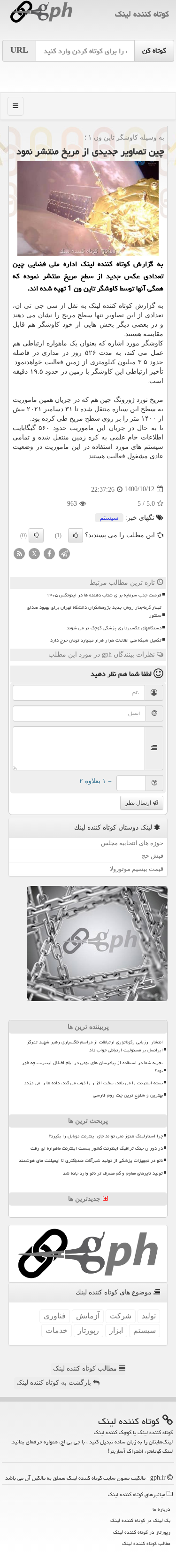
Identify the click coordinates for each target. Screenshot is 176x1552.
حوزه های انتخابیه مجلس (132, 843)
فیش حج (152, 855)
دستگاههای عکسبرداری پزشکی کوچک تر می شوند (114, 628)
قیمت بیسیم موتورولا (136, 868)
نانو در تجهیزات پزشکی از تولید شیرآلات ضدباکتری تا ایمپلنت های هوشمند (91, 1160)
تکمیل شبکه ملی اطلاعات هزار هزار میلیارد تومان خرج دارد (105, 640)
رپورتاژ (88, 1330)
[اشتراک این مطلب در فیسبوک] (49, 553)
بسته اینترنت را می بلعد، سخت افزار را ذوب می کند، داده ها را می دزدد (93, 1083)
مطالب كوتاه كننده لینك (146, 1543)
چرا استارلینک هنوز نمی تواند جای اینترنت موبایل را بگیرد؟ (106, 1136)
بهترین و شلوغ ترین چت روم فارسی (128, 1095)
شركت (120, 1316)
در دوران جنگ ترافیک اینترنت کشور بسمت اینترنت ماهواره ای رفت (97, 1148)
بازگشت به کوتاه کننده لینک (54, 1382)
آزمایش (87, 1316)
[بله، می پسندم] (75, 535)
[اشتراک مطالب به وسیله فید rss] (19, 553)
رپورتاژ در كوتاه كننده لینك (141, 1532)
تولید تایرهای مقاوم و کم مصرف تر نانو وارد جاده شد (113, 1173)
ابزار (116, 1330)
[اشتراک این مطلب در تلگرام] (64, 553)
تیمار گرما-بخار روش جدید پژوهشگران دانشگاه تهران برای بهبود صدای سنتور (94, 611)
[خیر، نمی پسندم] (36, 535)
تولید (149, 1316)
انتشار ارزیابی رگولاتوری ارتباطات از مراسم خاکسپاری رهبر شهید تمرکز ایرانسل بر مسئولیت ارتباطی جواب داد (95, 1046)
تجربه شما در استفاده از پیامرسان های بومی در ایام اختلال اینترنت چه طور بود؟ (92, 1066)
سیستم (109, 517)
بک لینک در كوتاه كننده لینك (140, 1520)
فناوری (55, 1316)
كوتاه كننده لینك (142, 14)
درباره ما (161, 1509)
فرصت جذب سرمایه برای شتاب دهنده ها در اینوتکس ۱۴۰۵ (103, 595)
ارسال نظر (139, 803)
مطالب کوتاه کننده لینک (86, 1368)
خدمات (57, 1330)
